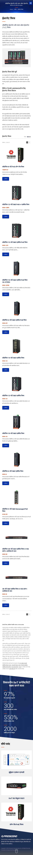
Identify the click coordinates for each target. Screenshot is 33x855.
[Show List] (30, 136)
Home (11, 9)
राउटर (20, 667)
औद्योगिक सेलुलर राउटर (6, 665)
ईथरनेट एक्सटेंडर (24, 665)
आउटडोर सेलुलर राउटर (16, 665)
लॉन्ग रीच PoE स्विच (16, 824)
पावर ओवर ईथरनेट (14, 667)
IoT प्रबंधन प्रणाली (23, 663)
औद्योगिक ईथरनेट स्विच (6, 667)
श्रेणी (15, 9)
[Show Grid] (28, 136)
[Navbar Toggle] (30, 3)
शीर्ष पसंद (5, 744)
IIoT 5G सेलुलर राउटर (16, 798)
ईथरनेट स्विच (20, 9)
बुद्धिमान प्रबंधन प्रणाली (16, 772)
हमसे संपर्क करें (12, 668)
